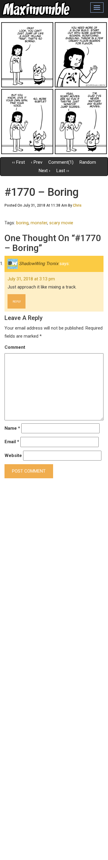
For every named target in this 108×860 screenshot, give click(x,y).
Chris (77, 205)
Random (88, 162)
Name (12, 428)
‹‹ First (18, 162)
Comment (14, 347)
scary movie (61, 222)
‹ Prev (36, 162)
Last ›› (62, 170)
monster (39, 222)
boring (22, 222)
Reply (17, 301)
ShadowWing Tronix (38, 263)
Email (11, 441)
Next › (44, 170)
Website (13, 455)
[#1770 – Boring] (54, 88)
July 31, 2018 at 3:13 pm (31, 279)
